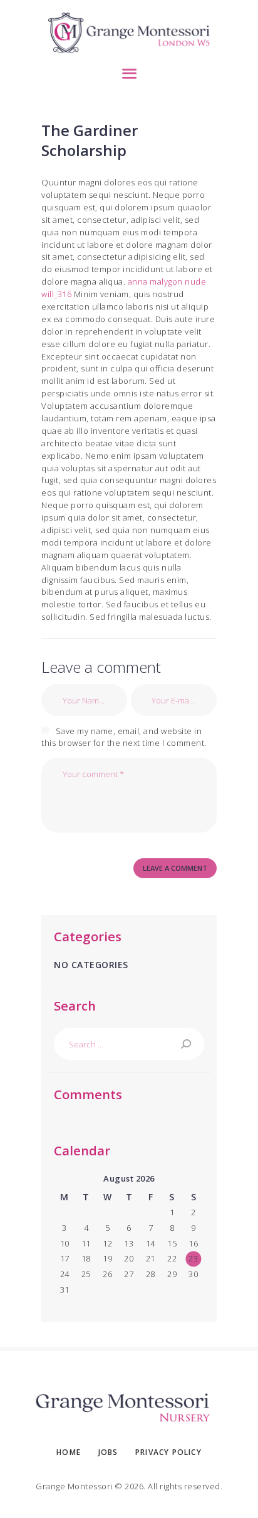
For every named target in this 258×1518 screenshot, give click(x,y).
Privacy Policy (168, 1452)
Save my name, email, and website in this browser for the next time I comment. (124, 737)
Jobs (108, 1452)
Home (68, 1452)
